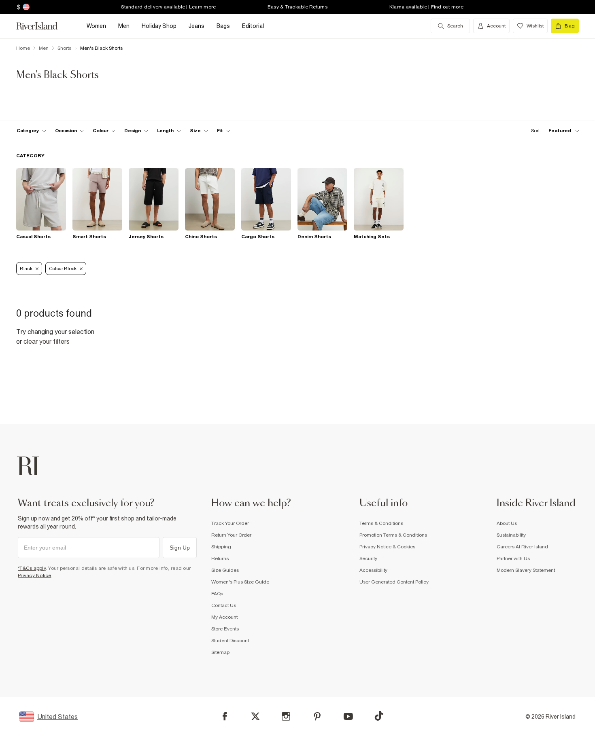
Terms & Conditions (381, 523)
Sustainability (511, 535)
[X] (255, 716)
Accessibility (373, 570)
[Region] (25, 7)
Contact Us (223, 605)
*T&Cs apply (32, 568)
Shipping (221, 547)
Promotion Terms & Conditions (393, 535)
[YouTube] (348, 716)
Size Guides (225, 570)
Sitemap (220, 652)
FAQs (217, 593)
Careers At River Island (522, 547)
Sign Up (180, 547)
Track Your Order (230, 523)
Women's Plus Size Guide (240, 582)
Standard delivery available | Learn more (168, 7)
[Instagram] (285, 716)
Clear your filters (46, 341)
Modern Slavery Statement (526, 570)
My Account (224, 617)
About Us (507, 523)
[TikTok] (379, 716)
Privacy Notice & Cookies (387, 547)
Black (26, 268)
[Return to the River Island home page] (43, 26)
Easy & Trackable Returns (297, 7)
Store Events (225, 629)
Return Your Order (231, 535)
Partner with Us (513, 558)
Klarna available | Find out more (426, 7)
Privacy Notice (34, 575)
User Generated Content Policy (394, 582)
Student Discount (230, 640)
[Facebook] (224, 716)
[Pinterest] (317, 716)
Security (368, 558)
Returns (220, 558)
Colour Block (62, 268)
